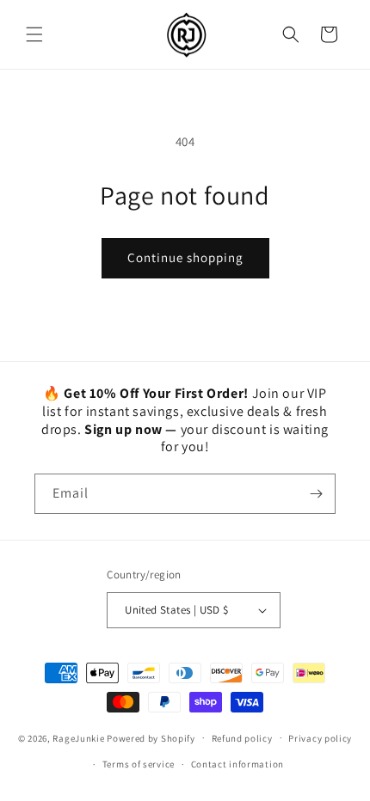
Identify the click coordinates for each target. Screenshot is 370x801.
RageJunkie (78, 737)
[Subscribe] (316, 494)
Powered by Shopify (151, 737)
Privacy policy (320, 738)
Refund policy (242, 738)
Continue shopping (185, 257)
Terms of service (138, 764)
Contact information (237, 764)
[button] (34, 34)
